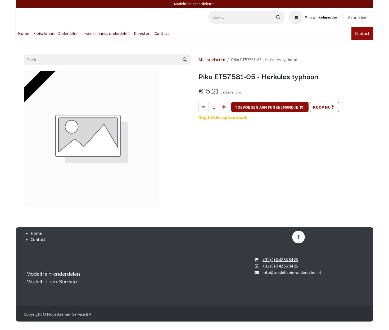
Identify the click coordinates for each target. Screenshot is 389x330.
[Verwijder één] (203, 107)
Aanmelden (358, 17)
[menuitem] (23, 33)
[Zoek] (278, 17)
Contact (362, 33)
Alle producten (211, 59)
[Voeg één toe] (224, 107)
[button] (270, 107)
